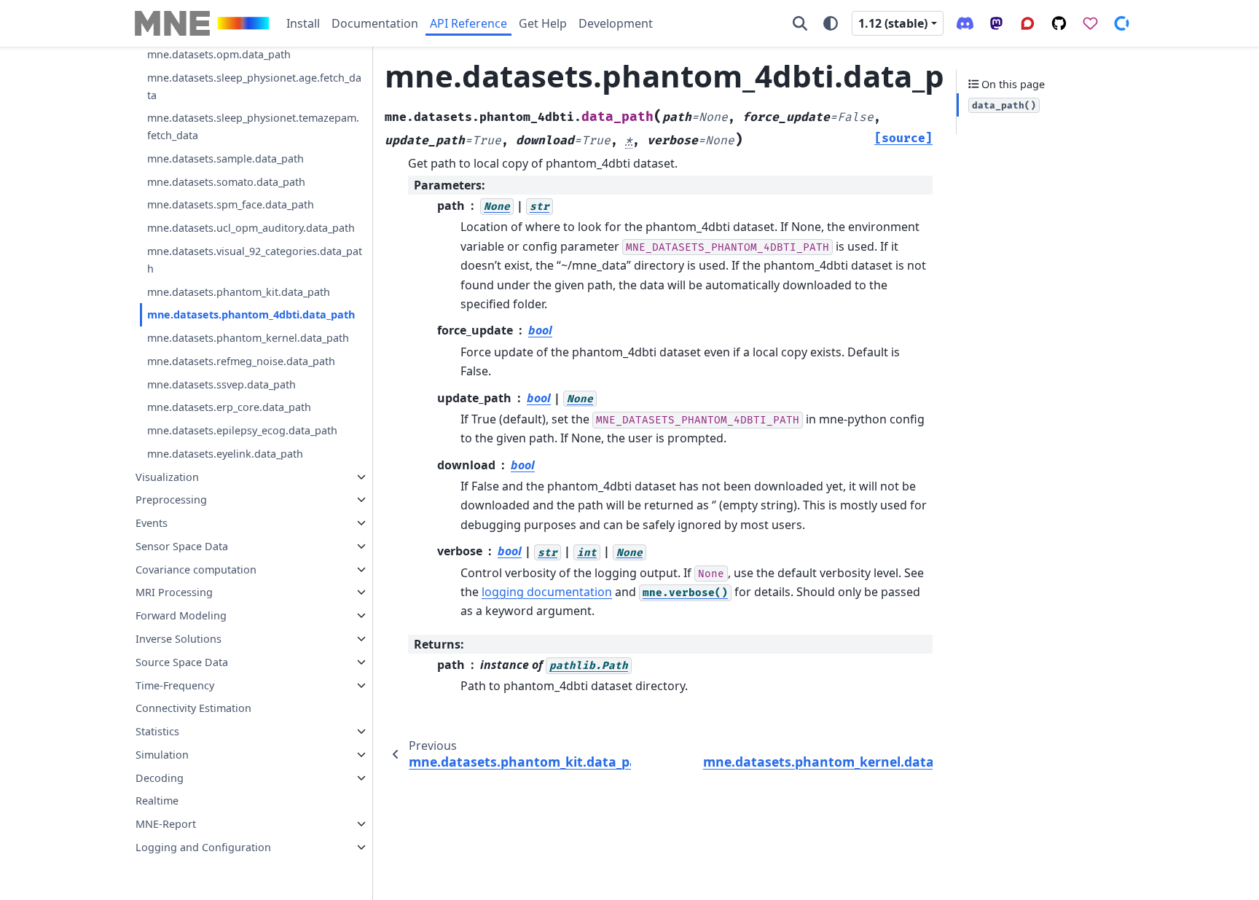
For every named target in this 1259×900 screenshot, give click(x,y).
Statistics (157, 731)
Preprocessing (171, 499)
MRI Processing (174, 592)
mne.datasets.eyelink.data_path (225, 454)
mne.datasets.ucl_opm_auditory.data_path (251, 228)
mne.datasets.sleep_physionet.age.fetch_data (254, 86)
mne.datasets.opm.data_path (219, 54)
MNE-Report (166, 824)
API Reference (468, 23)
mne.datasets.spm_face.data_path (230, 204)
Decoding (160, 778)
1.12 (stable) (892, 23)
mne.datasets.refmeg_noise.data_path (241, 361)
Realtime (157, 800)
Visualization (167, 477)
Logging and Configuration (203, 847)
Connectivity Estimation (193, 708)
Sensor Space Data (182, 546)
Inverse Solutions (178, 639)
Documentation (375, 23)
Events (152, 523)
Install (303, 23)
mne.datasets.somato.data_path (226, 182)
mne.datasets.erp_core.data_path (229, 407)
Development (615, 23)
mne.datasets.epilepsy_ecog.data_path (242, 430)
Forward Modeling (181, 615)
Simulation (162, 755)
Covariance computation (196, 569)
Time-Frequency (175, 685)
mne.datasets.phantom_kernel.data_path (248, 338)
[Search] (800, 23)
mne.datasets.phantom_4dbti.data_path (251, 314)
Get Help (543, 23)
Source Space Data (182, 662)
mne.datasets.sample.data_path (225, 158)
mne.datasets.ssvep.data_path (221, 384)
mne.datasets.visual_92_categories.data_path (254, 259)
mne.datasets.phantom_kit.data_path (238, 292)
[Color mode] (830, 23)
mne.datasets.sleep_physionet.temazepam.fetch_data (253, 126)
